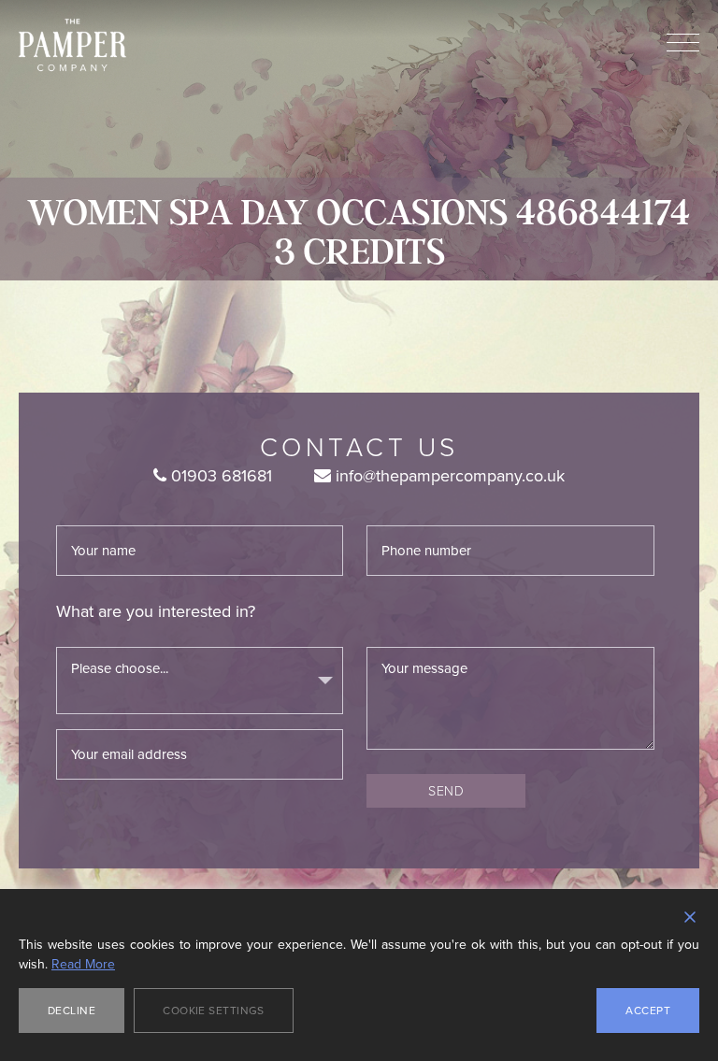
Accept (647, 1010)
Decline (71, 1010)
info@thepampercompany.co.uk (448, 476)
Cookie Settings (214, 1010)
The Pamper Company (72, 45)
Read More (83, 964)
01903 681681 (219, 476)
